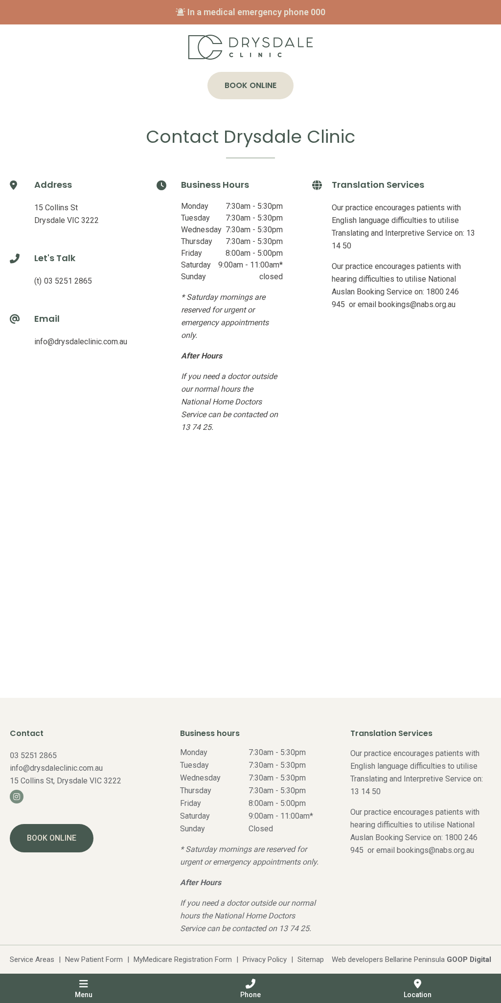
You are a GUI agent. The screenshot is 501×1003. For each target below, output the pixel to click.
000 (318, 12)
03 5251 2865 (68, 281)
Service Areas (32, 959)
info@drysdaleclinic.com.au (80, 341)
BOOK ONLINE (51, 838)
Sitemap (310, 959)
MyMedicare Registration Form (183, 959)
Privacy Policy (265, 959)
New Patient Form (94, 959)
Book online (250, 85)
